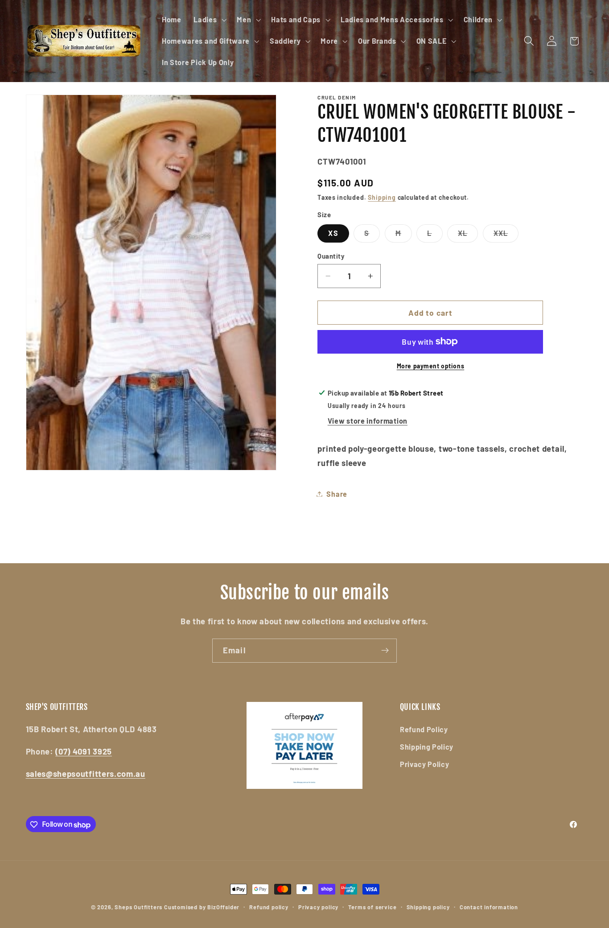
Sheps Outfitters (138, 907)
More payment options (431, 366)
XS (333, 233)
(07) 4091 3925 (83, 751)
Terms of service (372, 907)
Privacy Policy (424, 763)
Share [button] (336, 494)
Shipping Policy (426, 746)
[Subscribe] (385, 651)
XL (468, 235)
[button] (208, 19)
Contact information (489, 907)
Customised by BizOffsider (201, 907)
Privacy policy (318, 907)
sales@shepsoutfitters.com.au (85, 773)
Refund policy (268, 907)
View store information (367, 421)
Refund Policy (424, 729)
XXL (506, 235)
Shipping (381, 197)
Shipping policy (428, 907)
